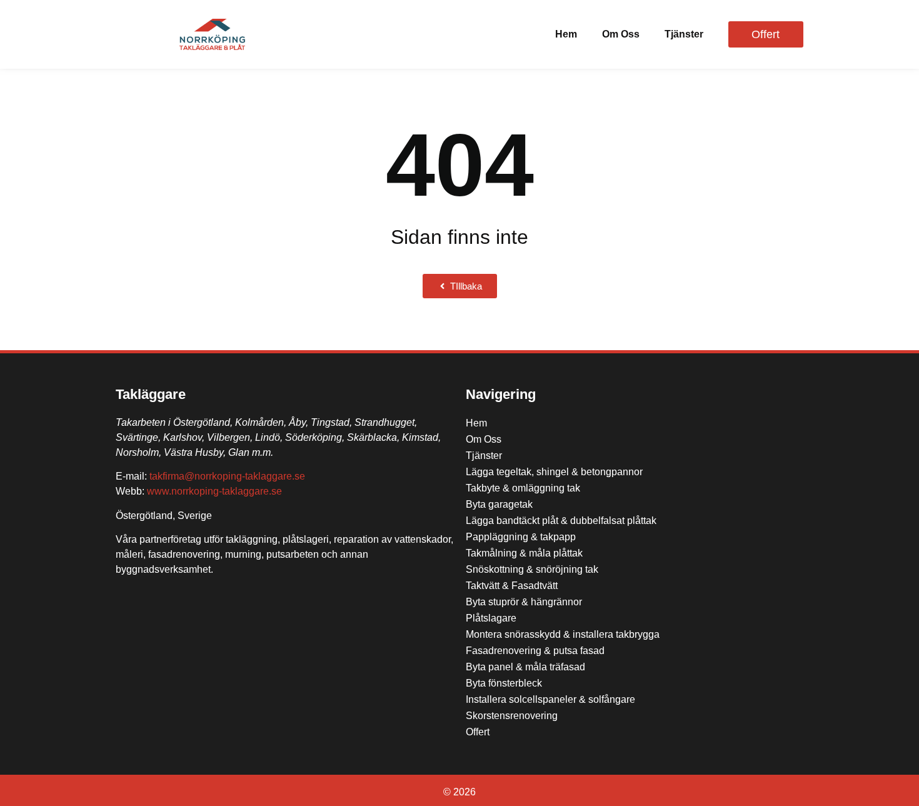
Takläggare (151, 394)
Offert (478, 732)
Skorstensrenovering (512, 715)
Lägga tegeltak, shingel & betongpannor (554, 471)
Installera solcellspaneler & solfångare (550, 699)
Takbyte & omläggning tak (523, 488)
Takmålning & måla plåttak (524, 553)
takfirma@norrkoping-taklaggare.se (227, 476)
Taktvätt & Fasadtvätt (512, 585)
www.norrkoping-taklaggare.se (214, 491)
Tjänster (684, 34)
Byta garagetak (499, 504)
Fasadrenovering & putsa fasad (535, 650)
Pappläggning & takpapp (521, 536)
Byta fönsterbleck (504, 683)
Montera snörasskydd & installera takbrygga (563, 634)
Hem (566, 34)
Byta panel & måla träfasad (525, 667)
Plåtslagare (491, 618)
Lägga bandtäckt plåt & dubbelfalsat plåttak (561, 520)
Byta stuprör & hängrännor (524, 602)
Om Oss (621, 34)
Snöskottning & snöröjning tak (532, 569)
